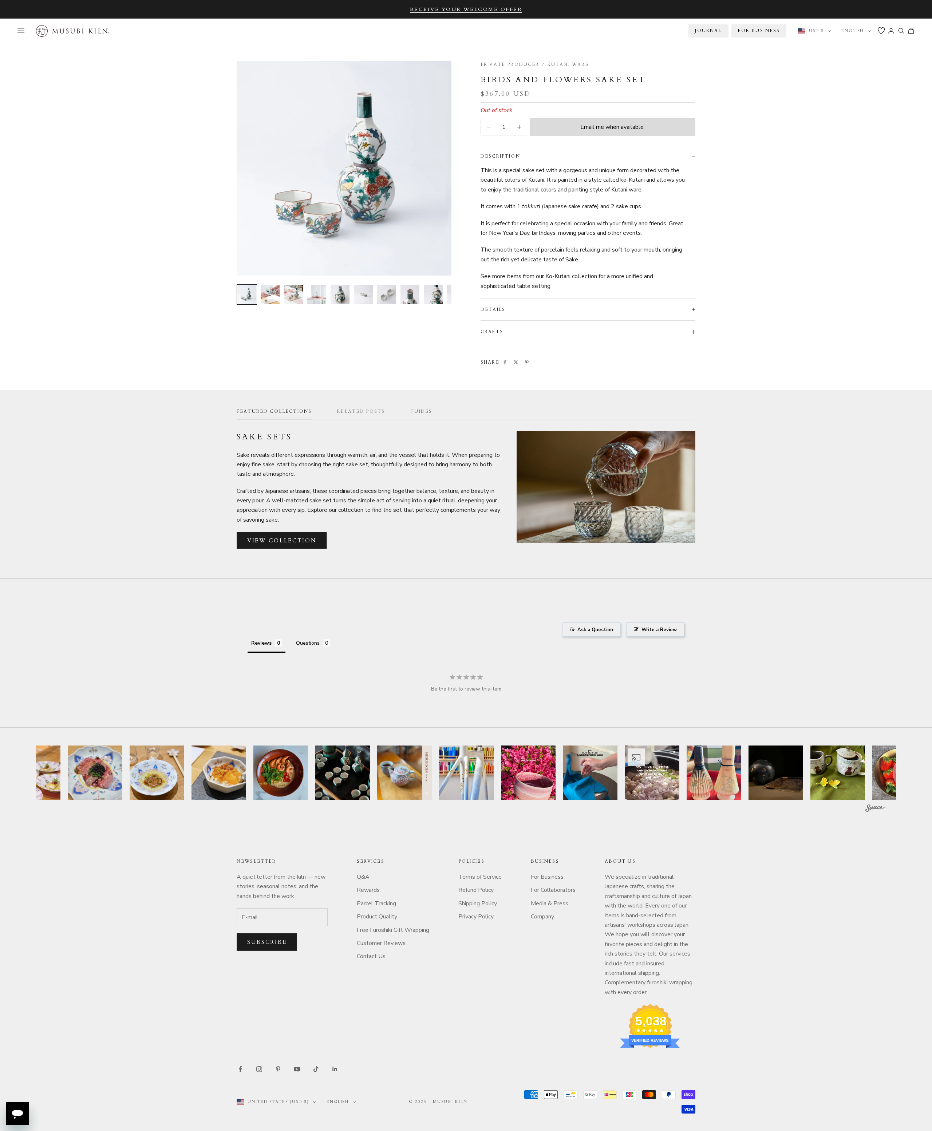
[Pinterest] (527, 362)
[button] (95, 773)
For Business (547, 877)
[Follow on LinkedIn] (335, 1069)
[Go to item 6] (363, 294)
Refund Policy (476, 890)
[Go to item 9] (433, 294)
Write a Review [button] (659, 629)
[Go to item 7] (386, 294)
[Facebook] (505, 362)
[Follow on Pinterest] (278, 1069)
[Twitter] (516, 362)
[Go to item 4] (317, 294)
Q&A (363, 877)
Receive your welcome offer (466, 9)
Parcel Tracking (376, 903)
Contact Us (371, 956)
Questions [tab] (308, 643)
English (852, 30)
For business (759, 30)
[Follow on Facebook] (240, 1069)
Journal (708, 30)
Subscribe (267, 942)
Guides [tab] (421, 411)
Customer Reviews (381, 943)
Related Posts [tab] (361, 411)
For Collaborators (553, 890)
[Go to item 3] (293, 294)
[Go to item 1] (247, 294)
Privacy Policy (476, 917)
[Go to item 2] (270, 294)
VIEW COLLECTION (282, 540)
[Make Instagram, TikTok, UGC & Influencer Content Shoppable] (875, 809)
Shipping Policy (477, 903)
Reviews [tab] (261, 643)
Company (542, 917)
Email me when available (612, 127)
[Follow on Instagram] (259, 1069)
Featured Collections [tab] (274, 411)
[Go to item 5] (340, 294)
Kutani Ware (568, 64)
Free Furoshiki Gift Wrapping (393, 930)
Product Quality (377, 917)
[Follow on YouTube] (297, 1069)
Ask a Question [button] (595, 629)
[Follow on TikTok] (316, 1069)
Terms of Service (480, 877)
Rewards (368, 890)
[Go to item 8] (410, 294)
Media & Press (549, 903)
